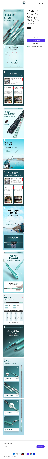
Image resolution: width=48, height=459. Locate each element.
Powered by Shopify (13, 456)
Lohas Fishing (8, 456)
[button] (2, 3)
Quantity (28, 30)
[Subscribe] (22, 446)
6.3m (34, 28)
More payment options (36, 43)
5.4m (29, 28)
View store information (32, 49)
